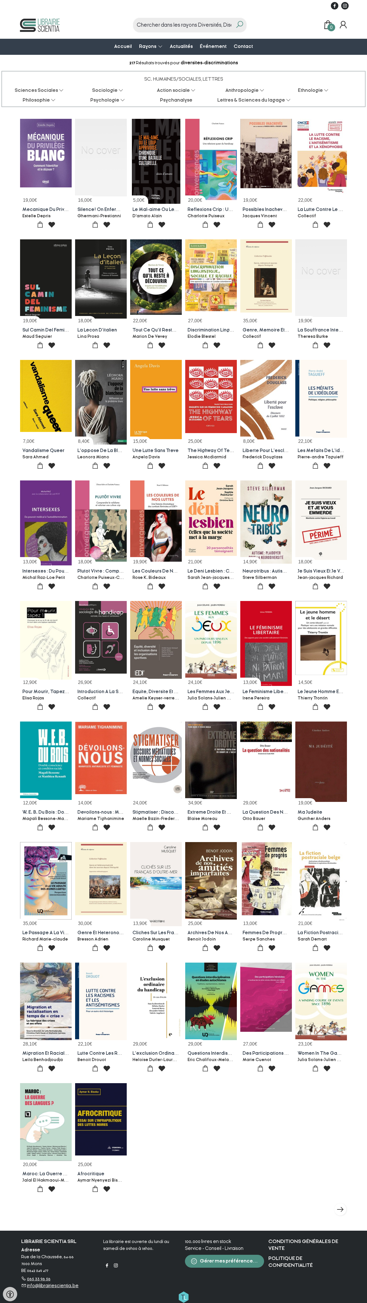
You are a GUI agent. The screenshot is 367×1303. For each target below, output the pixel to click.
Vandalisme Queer (43, 450)
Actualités (181, 46)
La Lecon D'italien (97, 330)
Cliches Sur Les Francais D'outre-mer (173, 932)
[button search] (239, 25)
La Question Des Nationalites (275, 812)
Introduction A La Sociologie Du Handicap (124, 691)
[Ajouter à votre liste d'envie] (51, 225)
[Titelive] (183, 1296)
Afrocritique (90, 1174)
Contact (243, 46)
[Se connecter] (343, 25)
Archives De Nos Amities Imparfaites (228, 932)
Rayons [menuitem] (148, 46)
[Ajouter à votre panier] (40, 225)
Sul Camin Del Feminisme (50, 330)
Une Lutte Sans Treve (155, 450)
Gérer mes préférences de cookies (231, 1261)
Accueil (123, 46)
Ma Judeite (310, 812)
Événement (213, 46)
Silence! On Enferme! (101, 209)
